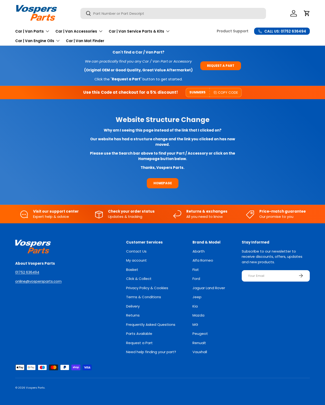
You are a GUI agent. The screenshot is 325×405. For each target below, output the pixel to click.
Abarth (198, 251)
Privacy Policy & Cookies (147, 287)
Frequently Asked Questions (150, 324)
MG (195, 324)
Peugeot (200, 333)
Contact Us (136, 251)
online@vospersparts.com (38, 280)
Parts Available (139, 333)
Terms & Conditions (143, 296)
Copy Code (228, 92)
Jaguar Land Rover (208, 287)
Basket (132, 269)
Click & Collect (139, 278)
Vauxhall (199, 351)
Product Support (232, 31)
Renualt (199, 342)
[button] (307, 13)
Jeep (197, 296)
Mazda (198, 315)
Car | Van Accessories (76, 31)
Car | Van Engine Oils (34, 40)
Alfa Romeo (202, 260)
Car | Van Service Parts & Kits (136, 31)
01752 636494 (27, 272)
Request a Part (220, 65)
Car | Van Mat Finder (85, 40)
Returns (133, 315)
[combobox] (173, 13)
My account (136, 260)
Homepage (162, 183)
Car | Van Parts (29, 31)
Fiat (195, 269)
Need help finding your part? (151, 351)
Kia (195, 305)
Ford (196, 278)
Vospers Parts (35, 388)
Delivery (133, 305)
